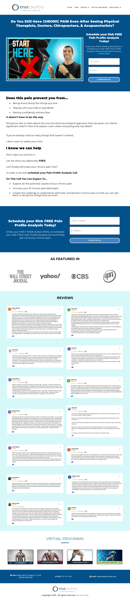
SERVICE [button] (84, 7)
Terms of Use (82, 595)
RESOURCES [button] (114, 7)
